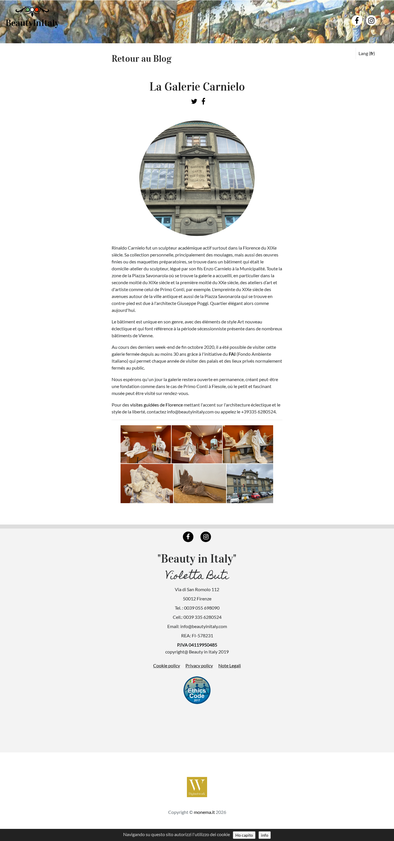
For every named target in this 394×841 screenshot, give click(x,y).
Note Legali (229, 665)
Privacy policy (199, 665)
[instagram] (371, 20)
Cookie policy (166, 665)
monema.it (204, 812)
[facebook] (357, 20)
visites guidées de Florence (156, 404)
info (264, 835)
